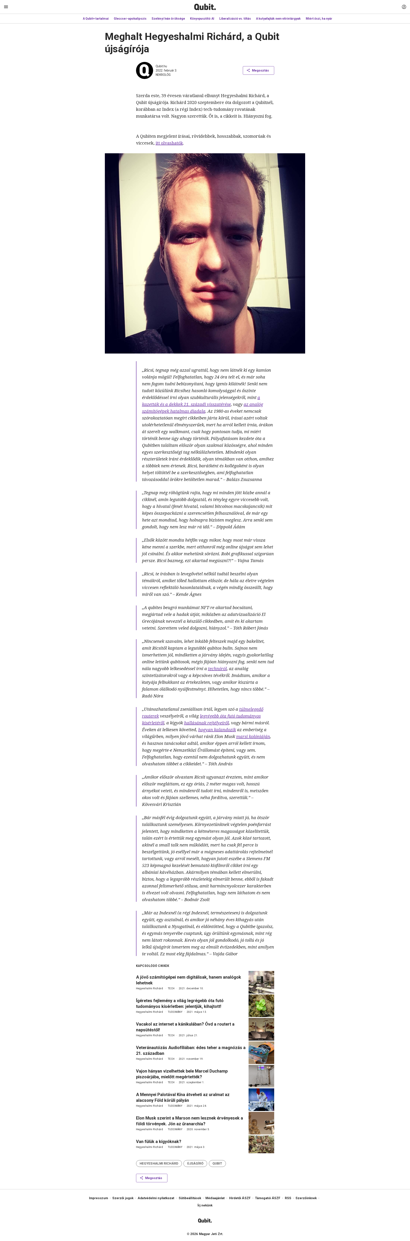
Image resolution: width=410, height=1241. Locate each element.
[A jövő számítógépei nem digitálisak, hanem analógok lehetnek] (261, 982)
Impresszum (98, 1198)
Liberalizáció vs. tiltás (235, 18)
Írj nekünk (205, 1205)
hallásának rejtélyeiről (206, 723)
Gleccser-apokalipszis (130, 18)
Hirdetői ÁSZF (240, 1198)
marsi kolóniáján (253, 736)
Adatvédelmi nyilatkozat (156, 1198)
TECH (171, 988)
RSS (288, 1198)
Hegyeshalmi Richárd (149, 988)
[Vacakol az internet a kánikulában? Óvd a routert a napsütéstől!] (261, 1029)
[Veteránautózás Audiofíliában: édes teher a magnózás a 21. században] (261, 1052)
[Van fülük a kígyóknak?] (261, 1144)
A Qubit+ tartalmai (96, 18)
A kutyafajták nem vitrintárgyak (278, 18)
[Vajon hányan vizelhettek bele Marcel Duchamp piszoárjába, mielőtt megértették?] (261, 1076)
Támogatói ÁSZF (267, 1198)
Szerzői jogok (122, 1198)
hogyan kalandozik (217, 729)
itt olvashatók (169, 143)
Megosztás (260, 70)
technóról (217, 668)
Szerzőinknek (306, 1198)
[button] (159, 1163)
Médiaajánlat (215, 1198)
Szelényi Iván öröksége (168, 18)
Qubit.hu (161, 66)
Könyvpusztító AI (202, 18)
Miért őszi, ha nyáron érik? (325, 18)
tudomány (175, 1011)
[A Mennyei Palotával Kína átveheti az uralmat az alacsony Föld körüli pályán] (261, 1099)
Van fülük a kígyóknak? (158, 1141)
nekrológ (163, 74)
